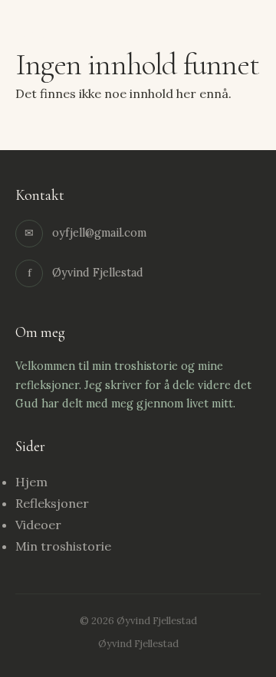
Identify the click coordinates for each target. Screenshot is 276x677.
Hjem (31, 481)
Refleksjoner (52, 503)
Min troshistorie (63, 546)
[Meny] (245, 33)
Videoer (38, 524)
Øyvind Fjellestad (76, 32)
